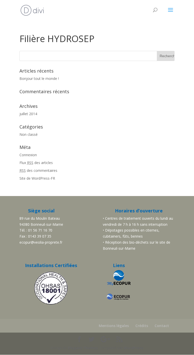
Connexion (28, 154)
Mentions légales (114, 325)
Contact (162, 325)
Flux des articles (36, 162)
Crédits (141, 325)
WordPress (133, 347)
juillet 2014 (28, 113)
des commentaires (38, 170)
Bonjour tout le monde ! (39, 78)
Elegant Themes (83, 347)
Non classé (28, 134)
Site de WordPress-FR (37, 178)
